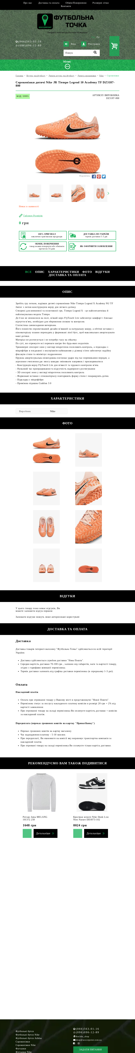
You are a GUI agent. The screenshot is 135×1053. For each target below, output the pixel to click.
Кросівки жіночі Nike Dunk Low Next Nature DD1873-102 (91, 818)
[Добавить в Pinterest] (99, 176)
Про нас (27, 3)
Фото (87, 271)
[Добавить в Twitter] (104, 176)
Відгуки (102, 271)
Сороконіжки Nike (26, 1045)
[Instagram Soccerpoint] (78, 1043)
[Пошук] (95, 53)
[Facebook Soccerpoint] (74, 1043)
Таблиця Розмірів (33, 215)
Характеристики (63, 271)
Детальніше (43, 833)
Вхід (73, 44)
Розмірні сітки (101, 3)
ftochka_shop (82, 1036)
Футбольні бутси (25, 1031)
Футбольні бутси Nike (28, 1035)
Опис (40, 271)
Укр (93, 37)
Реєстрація (94, 44)
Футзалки (21, 1048)
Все (28, 271)
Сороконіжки (23, 1041)
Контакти (66, 6)
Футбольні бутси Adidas (29, 1038)
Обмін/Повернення (76, 3)
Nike (52, 411)
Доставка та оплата (48, 3)
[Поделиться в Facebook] (94, 176)
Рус (98, 37)
